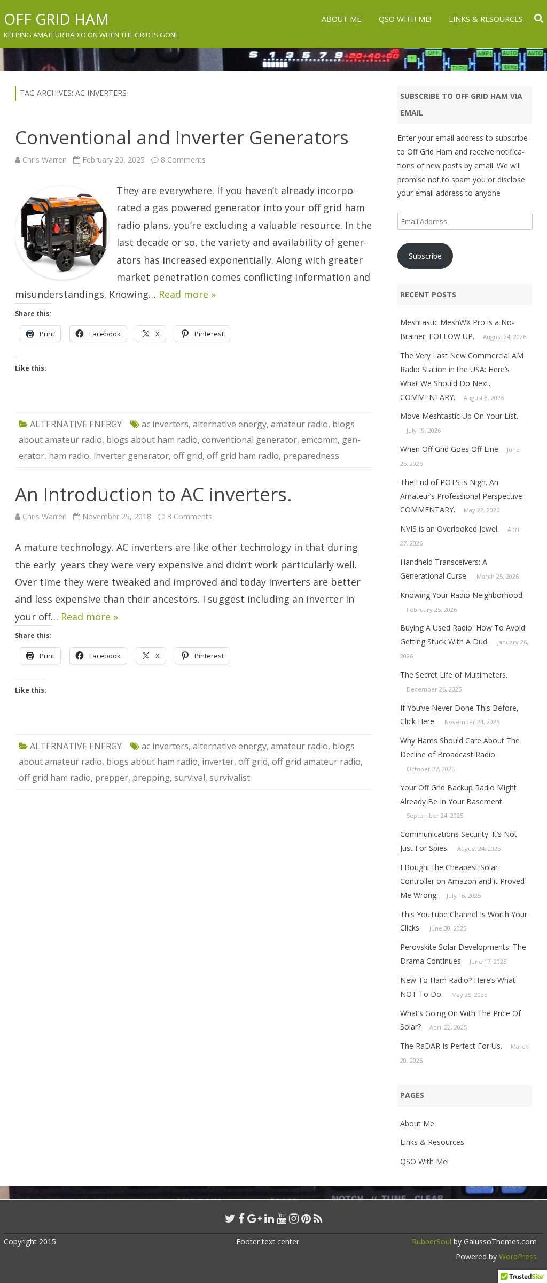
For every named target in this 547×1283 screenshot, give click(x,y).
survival (189, 777)
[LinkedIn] (269, 1218)
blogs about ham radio (152, 439)
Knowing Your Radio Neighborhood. (462, 595)
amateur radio (299, 424)
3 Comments (189, 516)
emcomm (319, 439)
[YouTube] (281, 1218)
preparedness (311, 456)
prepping (151, 777)
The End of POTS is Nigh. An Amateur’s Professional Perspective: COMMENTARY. (462, 496)
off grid (187, 456)
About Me (341, 19)
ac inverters (165, 424)
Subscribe (425, 256)
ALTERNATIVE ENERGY (76, 424)
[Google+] (254, 1218)
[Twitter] (230, 1218)
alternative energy (230, 424)
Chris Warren (44, 160)
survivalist (229, 777)
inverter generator (131, 456)
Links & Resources (486, 19)
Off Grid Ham (56, 18)
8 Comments (183, 160)
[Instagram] (294, 1218)
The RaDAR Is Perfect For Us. (451, 1046)
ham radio (69, 456)
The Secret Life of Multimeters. (453, 675)
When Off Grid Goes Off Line (449, 449)
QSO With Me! (405, 19)
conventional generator (249, 439)
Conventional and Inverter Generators (182, 137)
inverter (218, 761)
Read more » (187, 294)
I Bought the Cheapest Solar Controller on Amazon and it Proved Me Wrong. (462, 881)
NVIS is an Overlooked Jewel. (449, 529)
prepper (111, 777)
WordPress (517, 1256)
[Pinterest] (306, 1218)
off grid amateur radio (316, 761)
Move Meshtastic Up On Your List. (459, 416)
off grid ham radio (243, 456)
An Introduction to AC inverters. (153, 493)
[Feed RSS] (318, 1218)
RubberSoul (431, 1241)
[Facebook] (241, 1218)
